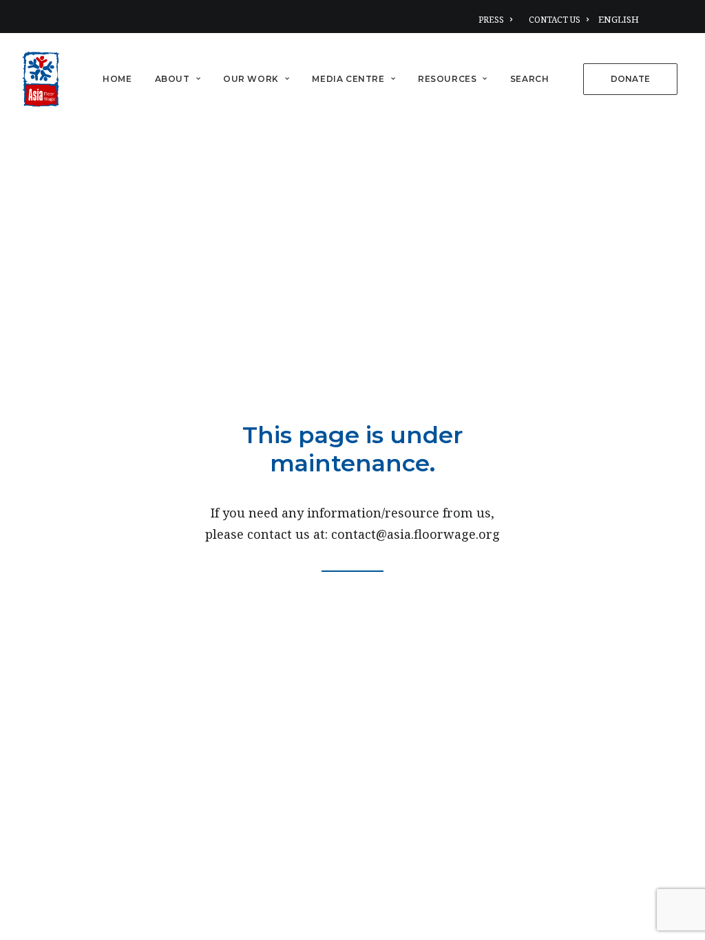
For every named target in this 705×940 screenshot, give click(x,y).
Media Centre (348, 79)
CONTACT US (554, 19)
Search (529, 79)
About (172, 79)
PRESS (491, 19)
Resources (447, 79)
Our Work (251, 79)
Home (117, 79)
